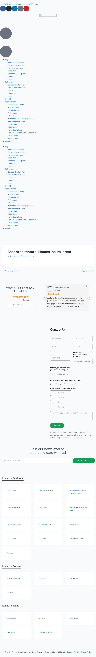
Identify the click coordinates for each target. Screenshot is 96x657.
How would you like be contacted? (66, 380)
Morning (61, 392)
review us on (19, 304)
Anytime (61, 407)
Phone (66, 384)
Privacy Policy (83, 432)
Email (56, 384)
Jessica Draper (61, 287)
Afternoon (60, 402)
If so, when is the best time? (63, 388)
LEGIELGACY (60, 652)
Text (75, 384)
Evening (61, 397)
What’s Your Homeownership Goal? (80, 355)
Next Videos (87, 271)
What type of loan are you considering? (60, 369)
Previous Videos (10, 271)
